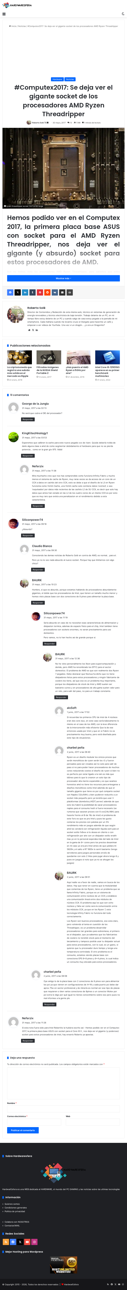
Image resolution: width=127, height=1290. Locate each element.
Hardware (57, 79)
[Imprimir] (70, 292)
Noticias (22, 26)
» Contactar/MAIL (11, 1225)
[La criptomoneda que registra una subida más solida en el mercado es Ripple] (19, 357)
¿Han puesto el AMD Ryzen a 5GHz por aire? (77, 370)
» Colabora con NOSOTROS (15, 1222)
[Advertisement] (63, 52)
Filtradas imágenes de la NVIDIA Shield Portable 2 (48, 370)
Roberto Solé (38, 122)
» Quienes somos (11, 1204)
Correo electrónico (17, 1116)
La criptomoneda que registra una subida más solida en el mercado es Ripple (19, 372)
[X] (18, 292)
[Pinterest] (40, 292)
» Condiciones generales (14, 1207)
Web (68, 1116)
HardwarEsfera (71, 1284)
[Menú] (3, 13)
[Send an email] (47, 122)
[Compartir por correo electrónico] (62, 292)
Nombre (12, 1103)
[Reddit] (47, 292)
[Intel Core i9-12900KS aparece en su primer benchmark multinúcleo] (107, 357)
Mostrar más (63, 278)
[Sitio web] (29, 330)
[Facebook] (10, 292)
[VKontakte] (55, 292)
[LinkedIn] (25, 292)
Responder (28, 419)
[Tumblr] (32, 292)
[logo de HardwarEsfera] (17, 5)
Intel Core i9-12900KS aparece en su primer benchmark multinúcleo (107, 372)
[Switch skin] (123, 13)
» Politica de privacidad (13, 1211)
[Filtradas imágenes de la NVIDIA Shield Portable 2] (49, 357)
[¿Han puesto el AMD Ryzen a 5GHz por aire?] (78, 357)
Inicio (13, 26)
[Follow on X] (45, 122)
